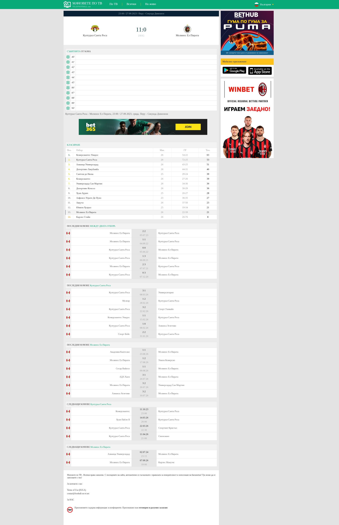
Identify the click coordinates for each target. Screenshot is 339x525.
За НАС (70, 499)
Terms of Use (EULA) (76, 490)
